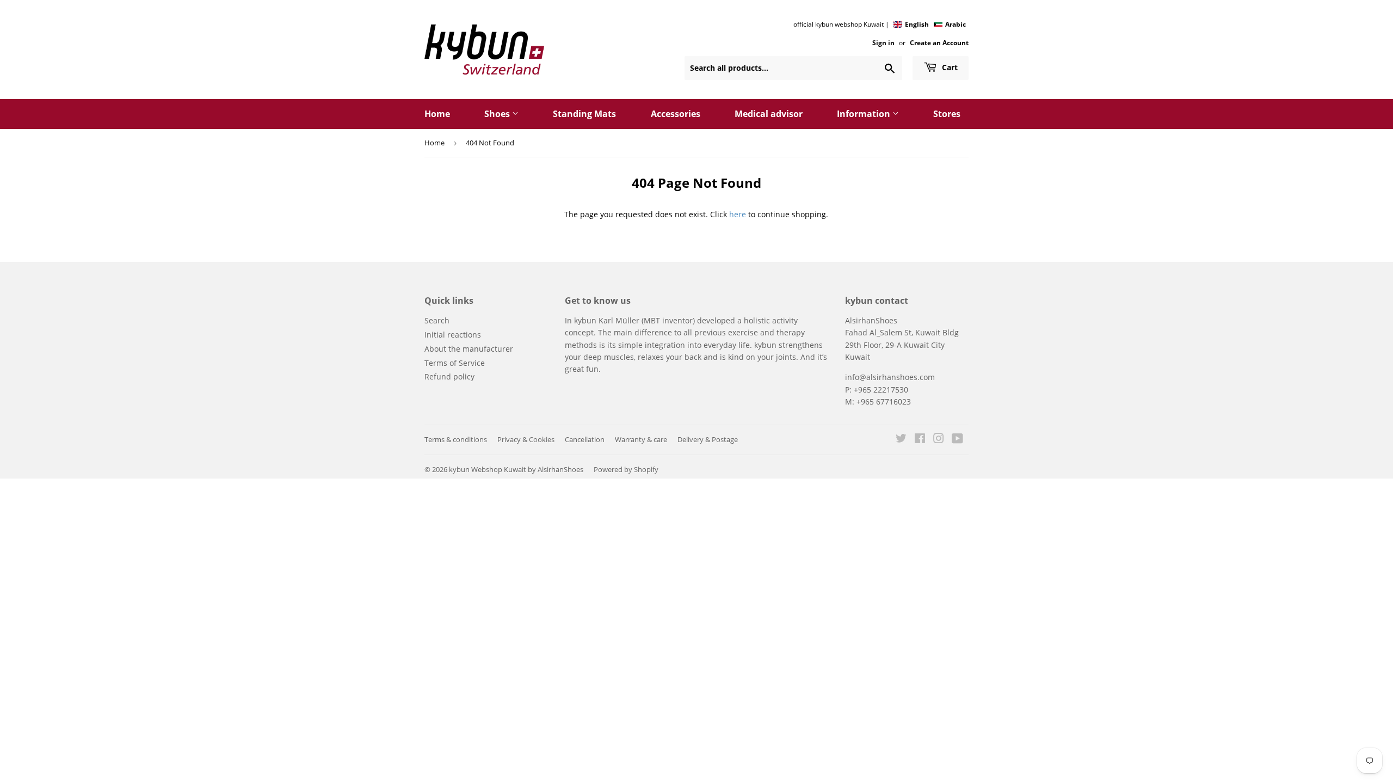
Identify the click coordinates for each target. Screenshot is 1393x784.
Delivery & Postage (707, 439)
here (737, 214)
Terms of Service (454, 363)
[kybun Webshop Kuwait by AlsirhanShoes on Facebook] (920, 439)
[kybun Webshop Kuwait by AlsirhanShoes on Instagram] (938, 439)
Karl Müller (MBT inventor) (647, 320)
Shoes (498, 114)
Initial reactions (452, 334)
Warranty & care (641, 439)
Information (864, 114)
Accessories (675, 114)
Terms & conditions (455, 439)
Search (436, 320)
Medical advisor (769, 114)
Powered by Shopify (626, 469)
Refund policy (449, 376)
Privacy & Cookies (525, 439)
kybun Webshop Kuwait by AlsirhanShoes (516, 469)
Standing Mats (584, 114)
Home (437, 114)
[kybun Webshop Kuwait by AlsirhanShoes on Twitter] (901, 439)
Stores (946, 114)
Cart (949, 67)
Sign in (883, 42)
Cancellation (585, 439)
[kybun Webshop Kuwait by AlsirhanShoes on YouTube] (957, 439)
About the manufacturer (468, 349)
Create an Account (939, 42)
